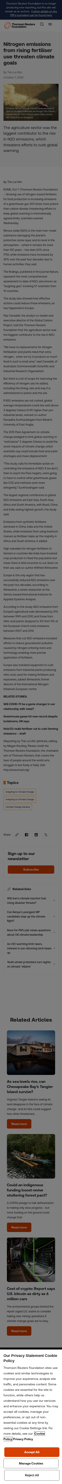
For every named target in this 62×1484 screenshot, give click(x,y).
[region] (31, 1417)
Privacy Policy (23, 1439)
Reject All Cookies (31, 1475)
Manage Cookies (31, 1463)
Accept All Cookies (31, 1452)
